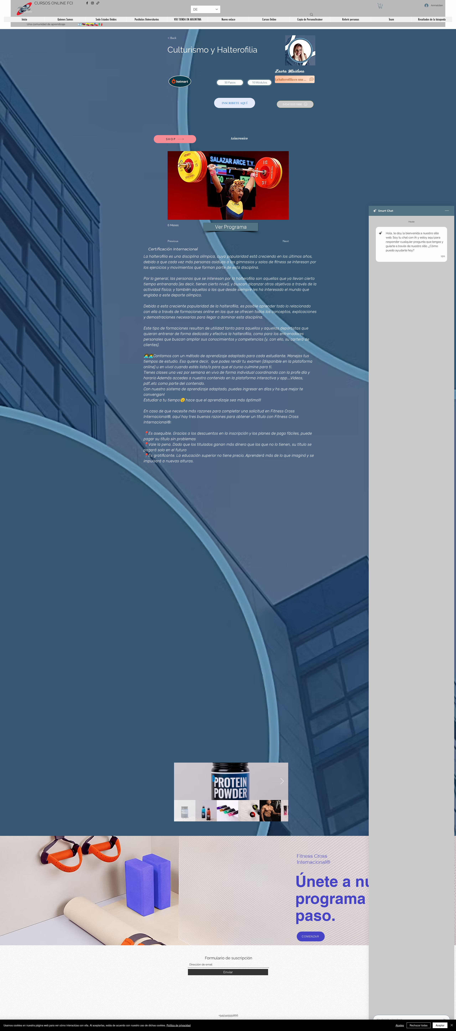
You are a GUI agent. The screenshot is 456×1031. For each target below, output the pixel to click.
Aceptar (440, 1025)
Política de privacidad (179, 1025)
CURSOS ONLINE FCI (53, 3)
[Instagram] (92, 3)
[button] (380, 5)
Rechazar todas (419, 1025)
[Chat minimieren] (447, 211)
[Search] (311, 14)
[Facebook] (87, 3)
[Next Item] (282, 781)
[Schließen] (452, 1025)
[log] (411, 614)
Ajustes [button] (400, 1025)
